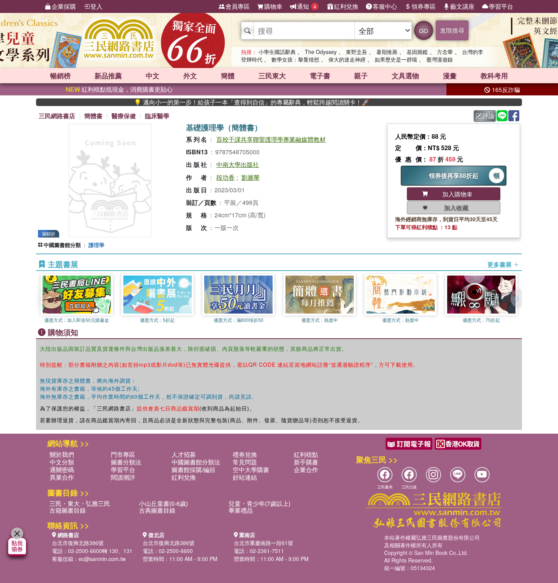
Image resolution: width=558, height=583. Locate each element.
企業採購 (64, 6)
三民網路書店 (57, 115)
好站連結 (245, 477)
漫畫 (450, 76)
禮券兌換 (245, 454)
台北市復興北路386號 (78, 543)
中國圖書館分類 (62, 245)
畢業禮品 (241, 510)
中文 (152, 76)
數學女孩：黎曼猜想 (295, 59)
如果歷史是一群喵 (396, 59)
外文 (190, 76)
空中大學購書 (251, 469)
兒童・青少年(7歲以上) (259, 503)
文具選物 (405, 76)
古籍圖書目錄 (67, 510)
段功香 (225, 177)
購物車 (273, 6)
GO (423, 31)
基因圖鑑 (417, 51)
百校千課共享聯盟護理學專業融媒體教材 (271, 139)
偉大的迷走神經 (347, 59)
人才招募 (184, 454)
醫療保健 (124, 115)
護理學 (96, 245)
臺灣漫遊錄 (439, 59)
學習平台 (501, 6)
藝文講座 (462, 6)
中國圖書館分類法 (196, 462)
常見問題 (245, 462)
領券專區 (423, 6)
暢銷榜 (60, 76)
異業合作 (62, 477)
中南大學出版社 (237, 164)
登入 (96, 6)
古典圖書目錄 (157, 510)
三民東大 (272, 76)
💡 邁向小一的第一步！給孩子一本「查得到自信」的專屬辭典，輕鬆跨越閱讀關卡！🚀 (235, 102)
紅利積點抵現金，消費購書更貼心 (119, 89)
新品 (108, 76)
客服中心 (385, 6)
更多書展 (500, 264)
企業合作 (306, 469)
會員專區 (237, 6)
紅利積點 (306, 454)
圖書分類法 (126, 462)
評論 (488, 115)
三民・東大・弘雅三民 (79, 503)
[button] (516, 298)
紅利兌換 (346, 6)
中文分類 (62, 462)
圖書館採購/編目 (194, 469)
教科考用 (494, 76)
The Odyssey (321, 51)
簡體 (228, 76)
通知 (306, 6)
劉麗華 (250, 177)
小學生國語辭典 (277, 51)
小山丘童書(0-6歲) (163, 503)
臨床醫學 (157, 115)
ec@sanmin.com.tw (102, 558)
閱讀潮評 (123, 477)
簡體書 (93, 115)
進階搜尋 (452, 30)
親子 (361, 76)
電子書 (320, 76)
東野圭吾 (356, 51)
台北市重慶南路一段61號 (263, 543)
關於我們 (62, 454)
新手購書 (306, 462)
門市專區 (123, 454)
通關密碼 (62, 469)
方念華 (445, 51)
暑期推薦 (386, 51)
